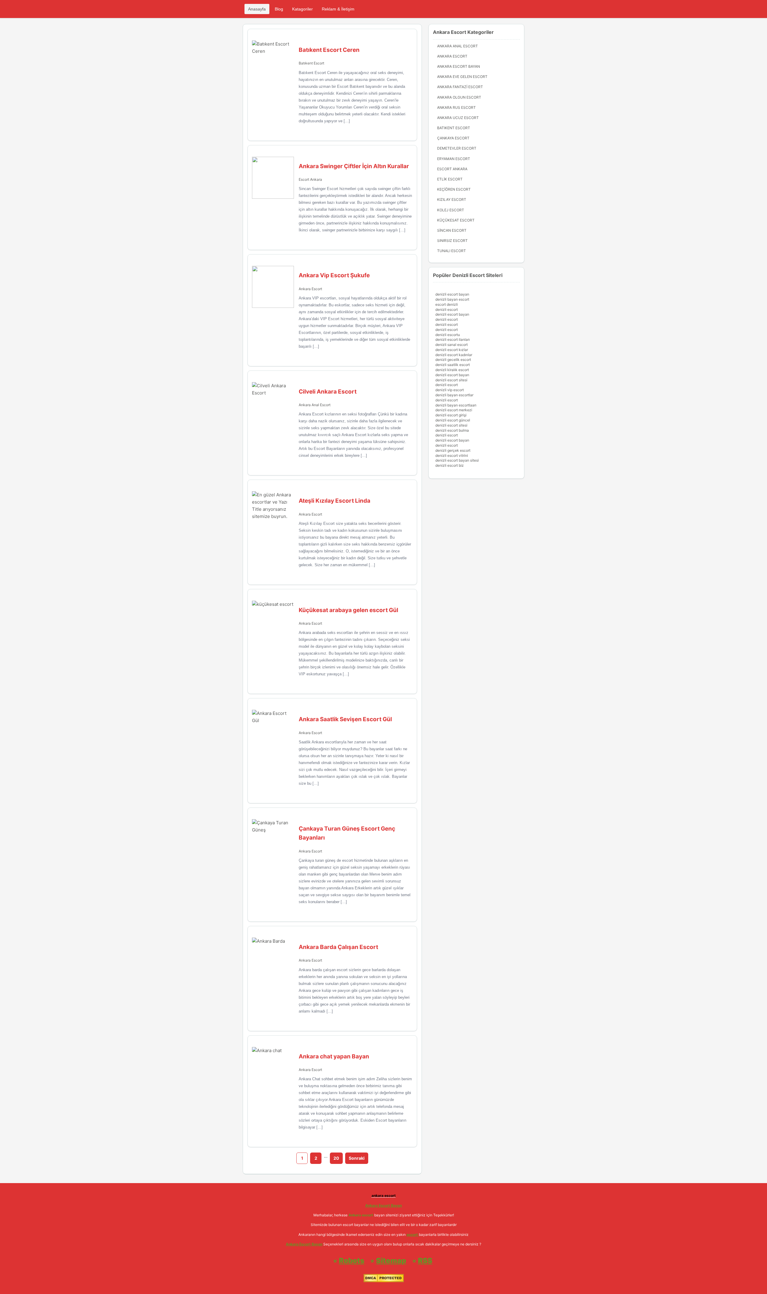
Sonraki (357, 1158)
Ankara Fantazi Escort (460, 87)
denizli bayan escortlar (454, 395)
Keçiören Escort (454, 189)
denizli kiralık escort (452, 369)
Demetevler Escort (456, 148)
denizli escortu (447, 334)
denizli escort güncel (452, 420)
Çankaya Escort (453, 138)
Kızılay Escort (451, 199)
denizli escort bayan (452, 294)
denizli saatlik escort (452, 364)
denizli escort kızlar (451, 349)
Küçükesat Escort (456, 220)
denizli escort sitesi (451, 380)
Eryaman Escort (453, 158)
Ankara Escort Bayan (458, 66)
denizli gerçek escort (452, 450)
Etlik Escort (450, 179)
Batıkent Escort (311, 63)
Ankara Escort (310, 289)
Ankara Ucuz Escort (458, 117)
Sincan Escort (451, 230)
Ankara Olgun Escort (459, 97)
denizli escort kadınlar (453, 355)
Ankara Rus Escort (456, 107)
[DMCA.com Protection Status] (383, 1281)
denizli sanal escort (451, 344)
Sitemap (391, 1260)
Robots (351, 1260)
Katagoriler (302, 9)
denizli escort (446, 309)
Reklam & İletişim (338, 9)
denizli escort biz (449, 465)
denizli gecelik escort (453, 359)
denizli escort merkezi (453, 410)
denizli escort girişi (450, 415)
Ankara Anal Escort (314, 405)
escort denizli (446, 304)
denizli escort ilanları (452, 339)
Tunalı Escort (451, 250)
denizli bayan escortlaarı (455, 405)
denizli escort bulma (452, 430)
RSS (425, 1260)
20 (336, 1158)
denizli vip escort (449, 390)
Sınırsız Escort (452, 240)
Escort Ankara (310, 179)
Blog (279, 9)
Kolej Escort (450, 210)
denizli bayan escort (452, 299)
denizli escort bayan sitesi (457, 460)
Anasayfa (257, 9)
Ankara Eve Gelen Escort (462, 76)
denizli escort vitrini (451, 455)
